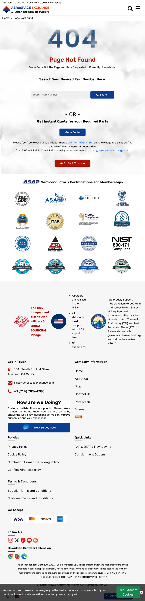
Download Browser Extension (29, 548)
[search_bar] (131, 9)
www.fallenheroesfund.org (125, 335)
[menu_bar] (139, 9)
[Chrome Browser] (11, 556)
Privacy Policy (18, 446)
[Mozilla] (18, 556)
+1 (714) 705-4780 (29, 391)
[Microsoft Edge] (24, 556)
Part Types (82, 402)
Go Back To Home (74, 163)
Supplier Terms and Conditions (29, 490)
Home (5, 18)
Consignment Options (90, 454)
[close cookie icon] (141, 592)
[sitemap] (78, 417)
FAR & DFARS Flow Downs (93, 446)
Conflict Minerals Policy (24, 470)
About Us (81, 379)
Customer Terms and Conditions (30, 498)
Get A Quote (72, 132)
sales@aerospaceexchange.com (109, 150)
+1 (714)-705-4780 (80, 142)
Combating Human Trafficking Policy (33, 462)
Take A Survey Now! (44, 427)
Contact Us (82, 394)
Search (104, 94)
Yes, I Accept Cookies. (128, 592)
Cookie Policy (17, 454)
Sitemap (80, 409)
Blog (78, 386)
